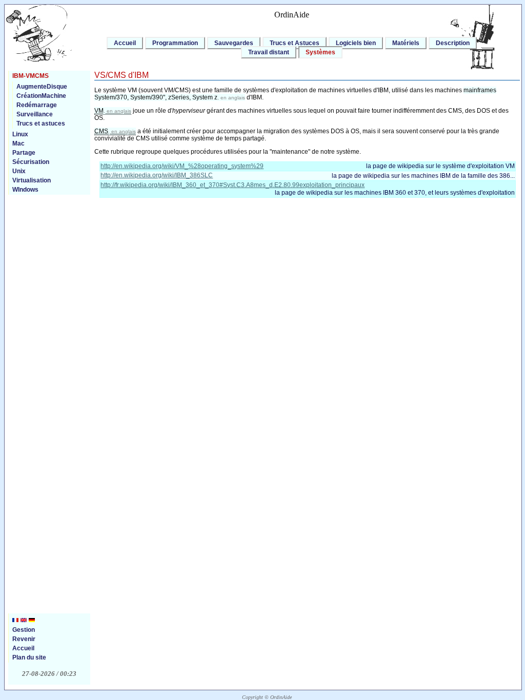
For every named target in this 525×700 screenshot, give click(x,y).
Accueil (125, 43)
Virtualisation (31, 180)
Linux (20, 134)
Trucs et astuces (40, 123)
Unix (19, 171)
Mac (18, 143)
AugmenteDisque (41, 86)
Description (453, 43)
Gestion (23, 629)
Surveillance (34, 114)
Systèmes (320, 52)
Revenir (23, 639)
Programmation (175, 43)
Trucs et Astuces (294, 43)
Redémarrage (36, 105)
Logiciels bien (356, 43)
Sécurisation (30, 162)
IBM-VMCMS (30, 75)
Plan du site (29, 657)
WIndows (25, 189)
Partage (23, 152)
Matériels (405, 43)
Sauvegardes (233, 43)
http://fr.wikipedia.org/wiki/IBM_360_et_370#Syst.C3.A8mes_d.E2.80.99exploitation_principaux (232, 185)
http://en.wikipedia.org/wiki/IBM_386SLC (156, 175)
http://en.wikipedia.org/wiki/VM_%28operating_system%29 (182, 166)
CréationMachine (41, 95)
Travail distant (268, 52)
